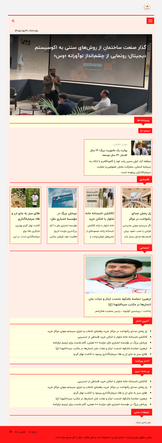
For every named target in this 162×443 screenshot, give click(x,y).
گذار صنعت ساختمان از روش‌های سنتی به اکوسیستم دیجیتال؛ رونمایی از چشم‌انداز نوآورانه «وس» (90, 51)
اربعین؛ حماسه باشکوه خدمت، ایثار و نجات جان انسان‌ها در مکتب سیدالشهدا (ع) (120, 301)
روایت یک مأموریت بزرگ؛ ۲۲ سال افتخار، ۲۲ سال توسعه (108, 152)
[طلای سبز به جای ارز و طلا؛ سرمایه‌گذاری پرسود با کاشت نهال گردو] (25, 198)
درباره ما (33, 432)
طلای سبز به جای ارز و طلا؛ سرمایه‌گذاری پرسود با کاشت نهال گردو (25, 222)
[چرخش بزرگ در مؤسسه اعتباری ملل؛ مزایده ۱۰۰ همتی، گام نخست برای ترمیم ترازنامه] (62, 198)
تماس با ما (20, 432)
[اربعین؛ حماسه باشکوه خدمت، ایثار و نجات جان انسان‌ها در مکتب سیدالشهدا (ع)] (118, 274)
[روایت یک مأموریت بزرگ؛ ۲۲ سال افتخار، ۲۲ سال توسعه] (141, 147)
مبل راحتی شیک (143, 422)
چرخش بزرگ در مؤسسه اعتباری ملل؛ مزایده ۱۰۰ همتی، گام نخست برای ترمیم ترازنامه (100, 342)
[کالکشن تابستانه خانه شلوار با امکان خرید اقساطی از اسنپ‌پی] (99, 198)
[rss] (11, 431)
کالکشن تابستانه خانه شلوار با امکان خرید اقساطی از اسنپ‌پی (99, 219)
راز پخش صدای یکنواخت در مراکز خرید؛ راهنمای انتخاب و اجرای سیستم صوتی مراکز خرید (97, 331)
